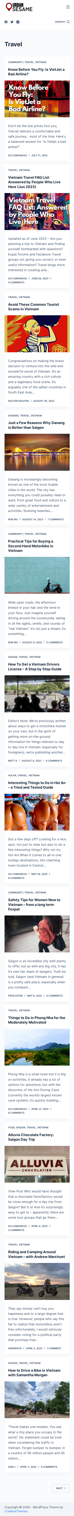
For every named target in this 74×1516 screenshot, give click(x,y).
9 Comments (16, 877)
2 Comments (16, 1230)
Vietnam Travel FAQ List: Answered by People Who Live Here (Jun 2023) (34, 182)
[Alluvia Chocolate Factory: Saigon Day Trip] (37, 1164)
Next (59, 1488)
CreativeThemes (16, 1511)
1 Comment (54, 1348)
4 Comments (16, 282)
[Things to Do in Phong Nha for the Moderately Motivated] (37, 1047)
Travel (29, 62)
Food (11, 1127)
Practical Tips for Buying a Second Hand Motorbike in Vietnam (30, 546)
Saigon (12, 656)
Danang (13, 415)
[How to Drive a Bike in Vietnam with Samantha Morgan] (37, 1399)
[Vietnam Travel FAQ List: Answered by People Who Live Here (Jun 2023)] (37, 211)
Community (15, 62)
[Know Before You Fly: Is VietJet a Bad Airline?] (37, 99)
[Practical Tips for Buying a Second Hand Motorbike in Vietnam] (37, 575)
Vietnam (40, 62)
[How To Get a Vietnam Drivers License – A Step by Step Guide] (37, 693)
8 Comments (16, 1112)
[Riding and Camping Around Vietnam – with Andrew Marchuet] (37, 1281)
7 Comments (56, 519)
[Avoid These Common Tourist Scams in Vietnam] (37, 333)
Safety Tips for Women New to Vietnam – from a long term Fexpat (34, 904)
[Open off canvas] (68, 7)
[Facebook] (6, 21)
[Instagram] (17, 21)
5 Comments (54, 642)
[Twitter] (11, 21)
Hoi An (12, 775)
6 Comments (54, 760)
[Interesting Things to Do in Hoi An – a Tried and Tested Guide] (37, 812)
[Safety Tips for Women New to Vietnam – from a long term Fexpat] (37, 933)
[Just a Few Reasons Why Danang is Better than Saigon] (37, 452)
